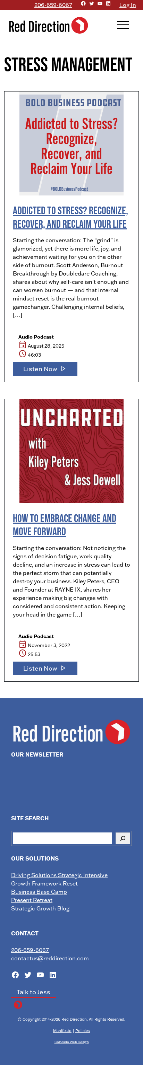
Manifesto (62, 1030)
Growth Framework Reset (44, 883)
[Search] (123, 838)
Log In (127, 4)
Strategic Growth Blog (40, 908)
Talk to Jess (33, 992)
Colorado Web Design (71, 1042)
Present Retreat (31, 900)
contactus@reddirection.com (50, 958)
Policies (82, 1030)
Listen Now (45, 369)
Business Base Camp (39, 891)
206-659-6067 (53, 4)
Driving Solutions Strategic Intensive (59, 875)
